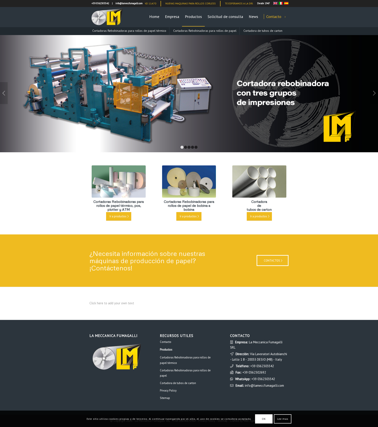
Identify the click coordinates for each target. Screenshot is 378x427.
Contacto (165, 342)
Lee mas (282, 418)
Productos (166, 349)
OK (264, 418)
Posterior (374, 93)
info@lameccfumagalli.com (264, 385)
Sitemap (165, 398)
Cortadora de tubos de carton (262, 31)
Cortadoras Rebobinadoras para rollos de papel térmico (129, 31)
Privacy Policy (168, 390)
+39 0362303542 (262, 366)
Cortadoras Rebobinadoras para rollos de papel (204, 31)
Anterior (4, 93)
